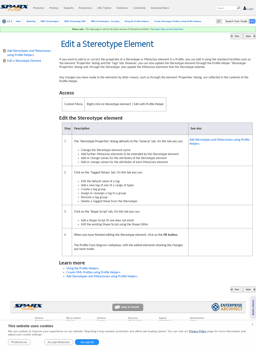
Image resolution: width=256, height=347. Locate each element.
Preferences (19, 342)
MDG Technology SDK (75, 21)
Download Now (159, 8)
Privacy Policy (197, 331)
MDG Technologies (50, 21)
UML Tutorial (104, 8)
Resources (85, 8)
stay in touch (130, 306)
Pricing (53, 8)
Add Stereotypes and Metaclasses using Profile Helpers (219, 141)
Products (38, 8)
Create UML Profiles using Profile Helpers (93, 272)
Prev (237, 36)
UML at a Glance (73, 318)
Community (139, 8)
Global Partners (197, 318)
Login (250, 9)
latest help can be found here (169, 29)
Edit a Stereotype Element (24, 61)
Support (68, 8)
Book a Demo (253, 307)
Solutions (121, 8)
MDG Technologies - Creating (105, 21)
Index (18, 21)
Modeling (31, 21)
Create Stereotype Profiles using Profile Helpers (177, 21)
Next (248, 36)
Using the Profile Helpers (137, 21)
